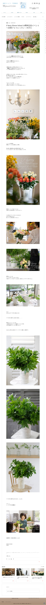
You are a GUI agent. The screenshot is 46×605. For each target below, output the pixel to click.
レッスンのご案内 (17, 16)
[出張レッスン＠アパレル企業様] (23, 572)
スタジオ (22, 16)
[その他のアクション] (39, 22)
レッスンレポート (9, 16)
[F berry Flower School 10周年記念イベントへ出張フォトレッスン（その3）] (37, 572)
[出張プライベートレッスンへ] (8, 572)
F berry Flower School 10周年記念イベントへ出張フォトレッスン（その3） (37, 578)
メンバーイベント (28, 16)
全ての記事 (3, 16)
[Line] (35, 3)
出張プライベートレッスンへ (8, 577)
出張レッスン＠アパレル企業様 (23, 578)
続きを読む (34, 16)
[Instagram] (32, 3)
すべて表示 (42, 566)
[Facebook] (37, 3)
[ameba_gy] (39, 3)
